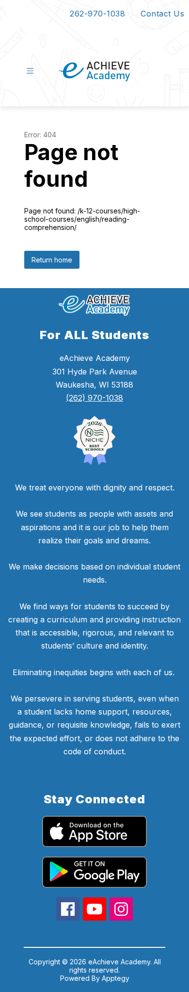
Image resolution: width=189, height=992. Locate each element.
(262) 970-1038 (94, 398)
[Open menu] (30, 71)
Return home (52, 260)
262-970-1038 (97, 13)
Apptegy (115, 978)
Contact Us (162, 13)
